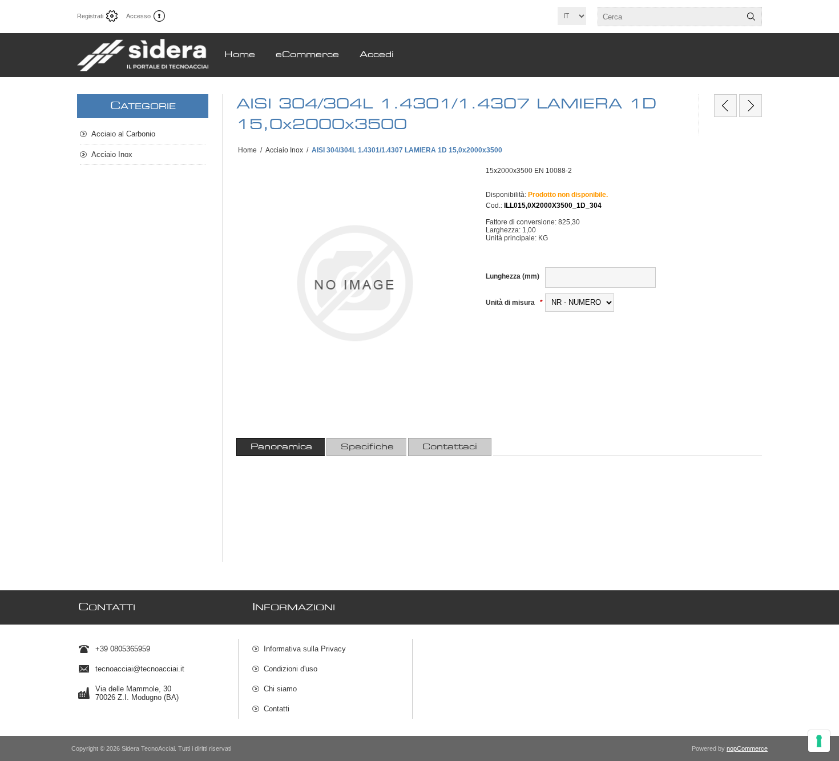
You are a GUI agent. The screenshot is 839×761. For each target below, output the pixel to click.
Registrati (90, 16)
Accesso (138, 16)
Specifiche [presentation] (367, 447)
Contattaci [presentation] (449, 447)
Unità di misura (511, 303)
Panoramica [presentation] (281, 447)
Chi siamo (280, 689)
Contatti (276, 708)
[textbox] (669, 16)
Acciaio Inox (111, 154)
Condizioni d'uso (290, 669)
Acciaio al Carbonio (123, 134)
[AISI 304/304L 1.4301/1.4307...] (725, 105)
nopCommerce (747, 748)
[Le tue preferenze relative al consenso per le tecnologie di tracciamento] (819, 741)
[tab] (281, 447)
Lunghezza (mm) (512, 276)
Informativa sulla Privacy (305, 649)
